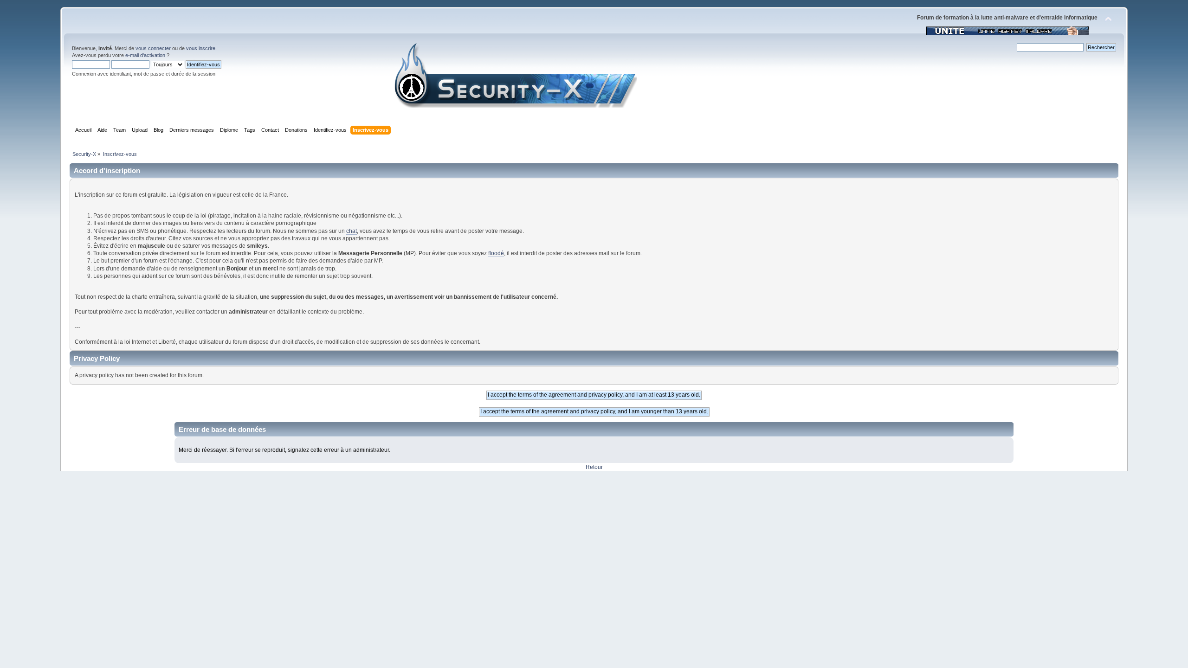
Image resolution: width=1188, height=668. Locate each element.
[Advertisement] (594, 540)
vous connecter (153, 48)
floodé (496, 253)
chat (351, 231)
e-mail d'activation (145, 55)
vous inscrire (200, 48)
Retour (594, 467)
